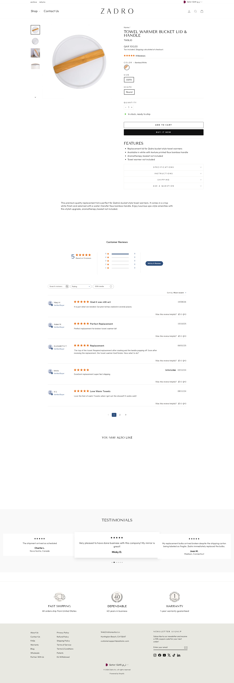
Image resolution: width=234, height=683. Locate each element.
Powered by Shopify (117, 673)
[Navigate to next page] (125, 415)
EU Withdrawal (63, 657)
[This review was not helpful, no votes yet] (183, 314)
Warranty (34, 645)
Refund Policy (63, 637)
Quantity (130, 102)
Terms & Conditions (65, 649)
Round (129, 92)
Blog (32, 649)
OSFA (129, 79)
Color (135, 62)
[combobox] (81, 286)
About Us (34, 632)
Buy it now (163, 132)
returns (42, 2)
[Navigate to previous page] (108, 415)
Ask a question (163, 186)
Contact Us (51, 11)
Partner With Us (37, 657)
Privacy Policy (63, 632)
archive (33, 2)
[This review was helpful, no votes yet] (179, 314)
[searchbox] (56, 286)
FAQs (32, 641)
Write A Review (154, 263)
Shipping (139, 49)
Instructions (163, 173)
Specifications (163, 167)
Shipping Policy (63, 641)
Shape (128, 87)
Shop (34, 11)
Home (126, 27)
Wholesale (34, 653)
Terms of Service (64, 645)
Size (126, 75)
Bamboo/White (126, 67)
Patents (60, 653)
